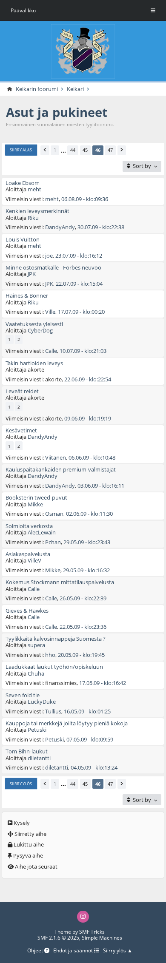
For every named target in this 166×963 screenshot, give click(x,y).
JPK (32, 274)
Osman (54, 513)
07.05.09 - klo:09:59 (89, 739)
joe (49, 255)
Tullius (53, 711)
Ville (50, 311)
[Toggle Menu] (153, 10)
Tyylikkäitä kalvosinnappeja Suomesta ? (56, 638)
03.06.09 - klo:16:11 (100, 485)
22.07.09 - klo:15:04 (79, 283)
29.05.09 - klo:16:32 (86, 570)
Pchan (53, 542)
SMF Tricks (92, 931)
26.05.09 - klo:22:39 (83, 598)
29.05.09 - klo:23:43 (86, 542)
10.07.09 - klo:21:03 (83, 351)
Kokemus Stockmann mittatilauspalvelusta (60, 582)
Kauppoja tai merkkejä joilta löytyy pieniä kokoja (67, 723)
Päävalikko (23, 10)
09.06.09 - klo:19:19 (87, 418)
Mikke (35, 504)
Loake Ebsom (23, 183)
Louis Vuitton (23, 239)
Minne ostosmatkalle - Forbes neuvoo (53, 267)
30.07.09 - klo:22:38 (100, 227)
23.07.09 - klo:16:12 (78, 255)
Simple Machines (102, 937)
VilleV (34, 560)
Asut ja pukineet (57, 112)
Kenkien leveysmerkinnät (37, 211)
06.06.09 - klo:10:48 (92, 457)
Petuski (37, 729)
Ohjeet (35, 951)
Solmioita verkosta (29, 526)
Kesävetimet (21, 430)
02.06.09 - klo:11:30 (89, 513)
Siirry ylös (21, 784)
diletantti (39, 758)
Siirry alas (21, 150)
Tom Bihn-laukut (27, 751)
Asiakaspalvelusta (28, 554)
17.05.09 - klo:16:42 (102, 683)
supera (36, 645)
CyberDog (40, 330)
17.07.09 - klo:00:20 (81, 311)
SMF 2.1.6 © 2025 (58, 937)
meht (34, 189)
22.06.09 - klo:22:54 (87, 379)
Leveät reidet (22, 391)
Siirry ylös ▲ (117, 951)
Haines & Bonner (27, 295)
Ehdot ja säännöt (73, 951)
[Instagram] (83, 916)
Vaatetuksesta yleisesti (34, 324)
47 (110, 150)
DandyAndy (60, 227)
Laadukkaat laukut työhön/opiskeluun (54, 666)
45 (85, 150)
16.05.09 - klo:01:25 (87, 711)
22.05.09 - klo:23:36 (83, 627)
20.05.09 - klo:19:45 (81, 655)
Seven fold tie (23, 695)
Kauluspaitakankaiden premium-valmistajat (61, 469)
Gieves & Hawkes (27, 610)
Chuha (36, 673)
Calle (51, 351)
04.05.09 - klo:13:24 (94, 767)
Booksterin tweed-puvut (36, 497)
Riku (33, 218)
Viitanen (55, 457)
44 (72, 150)
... (63, 150)
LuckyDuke (42, 701)
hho (50, 655)
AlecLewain (42, 532)
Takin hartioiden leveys (34, 363)
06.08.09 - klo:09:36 (84, 199)
